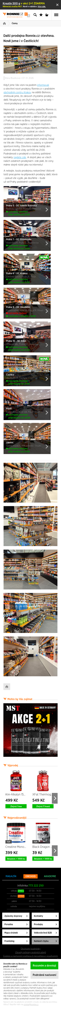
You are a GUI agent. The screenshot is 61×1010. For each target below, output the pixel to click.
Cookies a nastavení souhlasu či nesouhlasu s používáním (30, 956)
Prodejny (38, 924)
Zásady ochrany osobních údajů (30, 952)
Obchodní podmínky (30, 949)
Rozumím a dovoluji (44, 965)
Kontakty (38, 916)
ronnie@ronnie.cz (31, 1004)
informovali (43, 85)
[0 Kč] (47, 15)
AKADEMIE (50, 876)
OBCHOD (30, 876)
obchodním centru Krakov (17, 92)
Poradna (8, 924)
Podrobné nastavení (44, 975)
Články (15, 23)
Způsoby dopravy (13, 916)
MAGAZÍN (11, 876)
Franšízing (9, 941)
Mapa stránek (11, 933)
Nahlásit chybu (41, 941)
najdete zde (20, 157)
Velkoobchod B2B (43, 933)
